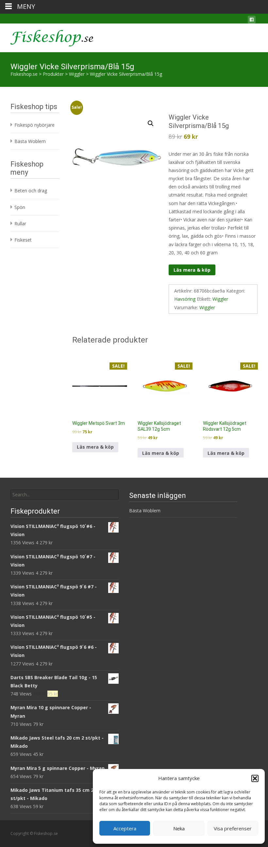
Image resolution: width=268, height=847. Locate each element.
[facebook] (252, 21)
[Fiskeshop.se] (46, 37)
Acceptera (124, 828)
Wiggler (220, 299)
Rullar (20, 223)
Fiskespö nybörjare (34, 125)
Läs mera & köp (192, 270)
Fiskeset (23, 240)
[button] (255, 778)
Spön (19, 207)
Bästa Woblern (30, 141)
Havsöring (184, 299)
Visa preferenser (233, 828)
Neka (179, 828)
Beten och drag (30, 190)
